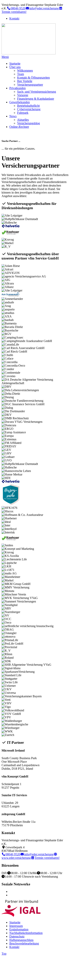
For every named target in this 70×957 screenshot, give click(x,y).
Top (4, 953)
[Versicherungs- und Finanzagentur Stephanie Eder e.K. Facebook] (10, 891)
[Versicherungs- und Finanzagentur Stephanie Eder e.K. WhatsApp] (10, 895)
